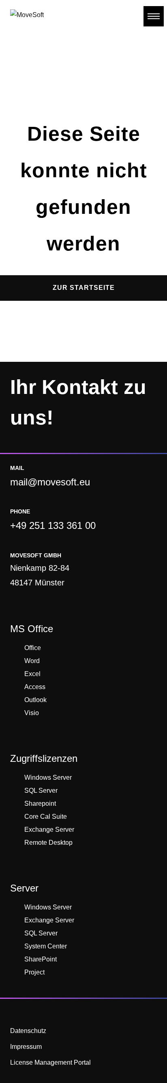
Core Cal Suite (45, 816)
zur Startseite (84, 287)
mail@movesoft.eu (50, 481)
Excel (32, 673)
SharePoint (40, 959)
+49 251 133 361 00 (53, 525)
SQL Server (41, 790)
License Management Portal (50, 1062)
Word (32, 660)
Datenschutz (28, 1030)
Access (34, 686)
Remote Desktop (48, 842)
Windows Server (48, 777)
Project (34, 972)
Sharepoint (40, 803)
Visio (31, 712)
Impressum (26, 1046)
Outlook (35, 699)
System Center (45, 946)
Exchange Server (49, 829)
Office (32, 647)
